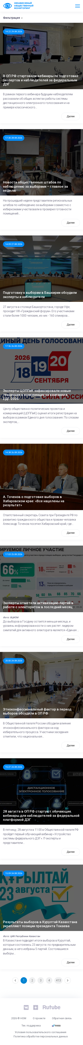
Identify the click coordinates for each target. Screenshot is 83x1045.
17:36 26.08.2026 (13, 346)
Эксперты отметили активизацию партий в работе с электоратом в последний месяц (38, 605)
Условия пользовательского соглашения (40, 1032)
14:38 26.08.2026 (13, 452)
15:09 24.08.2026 (13, 873)
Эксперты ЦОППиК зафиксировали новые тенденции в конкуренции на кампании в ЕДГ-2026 (37, 395)
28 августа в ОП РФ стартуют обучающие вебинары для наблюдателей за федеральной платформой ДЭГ (41, 815)
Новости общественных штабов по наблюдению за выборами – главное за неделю (35, 186)
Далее (71, 116)
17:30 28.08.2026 (13, 137)
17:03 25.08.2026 (13, 554)
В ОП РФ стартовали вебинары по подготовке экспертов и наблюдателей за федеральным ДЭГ (40, 80)
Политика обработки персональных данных (40, 1036)
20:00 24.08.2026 (13, 660)
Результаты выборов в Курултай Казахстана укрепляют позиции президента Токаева (40, 924)
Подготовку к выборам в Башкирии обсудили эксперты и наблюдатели (40, 295)
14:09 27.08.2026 (13, 244)
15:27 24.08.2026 (13, 767)
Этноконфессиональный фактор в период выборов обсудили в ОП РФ (37, 711)
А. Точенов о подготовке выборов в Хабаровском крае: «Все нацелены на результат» (33, 501)
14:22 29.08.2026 (13, 31)
